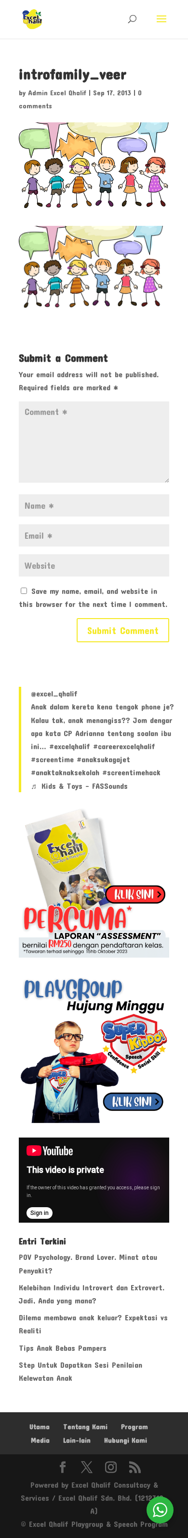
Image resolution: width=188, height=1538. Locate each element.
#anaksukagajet (103, 759)
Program (134, 1426)
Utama (39, 1426)
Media (40, 1440)
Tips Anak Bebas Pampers (63, 1347)
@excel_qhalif (54, 693)
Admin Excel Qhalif (57, 93)
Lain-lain (77, 1440)
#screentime (52, 759)
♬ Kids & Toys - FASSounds (79, 785)
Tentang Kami (85, 1426)
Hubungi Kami (125, 1440)
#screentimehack (131, 772)
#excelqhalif (69, 746)
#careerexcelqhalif (124, 746)
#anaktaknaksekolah (65, 772)
